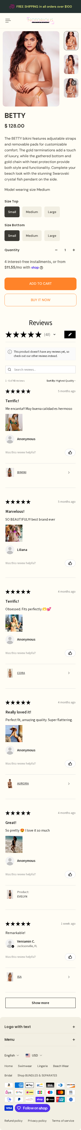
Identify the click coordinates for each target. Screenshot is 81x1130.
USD (35, 1055)
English (9, 1055)
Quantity (11, 250)
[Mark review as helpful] (70, 452)
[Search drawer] (72, 20)
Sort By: (51, 380)
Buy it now (40, 300)
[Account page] (14, 20)
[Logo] (40, 20)
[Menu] (8, 21)
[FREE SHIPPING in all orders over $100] (40, 6)
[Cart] (75, 20)
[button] (54, 334)
